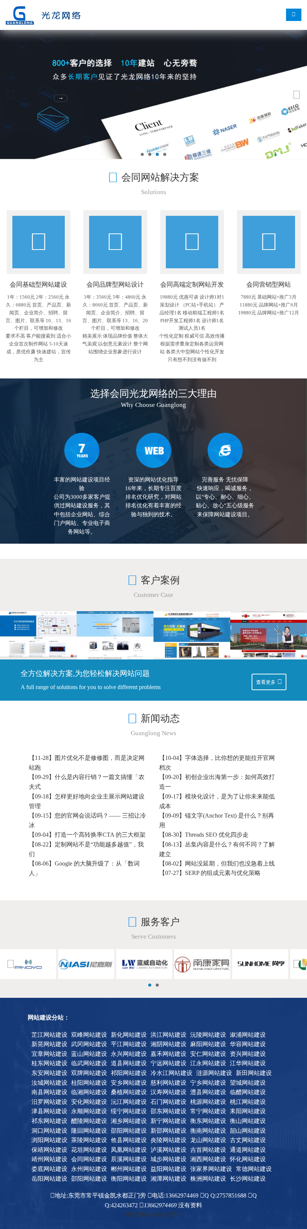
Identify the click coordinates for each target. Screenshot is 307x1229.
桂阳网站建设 (89, 1082)
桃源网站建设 (208, 1102)
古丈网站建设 (248, 1140)
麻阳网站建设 (208, 1044)
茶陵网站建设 (89, 1140)
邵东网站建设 (168, 1111)
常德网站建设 (254, 1169)
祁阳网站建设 (129, 1073)
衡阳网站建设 (129, 1178)
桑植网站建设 (129, 1092)
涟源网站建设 (214, 1073)
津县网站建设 (49, 1111)
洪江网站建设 (168, 1035)
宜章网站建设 (49, 1054)
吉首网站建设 (208, 1150)
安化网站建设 (89, 1102)
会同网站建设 (89, 1159)
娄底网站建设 (49, 1169)
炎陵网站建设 (168, 1140)
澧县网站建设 (208, 1092)
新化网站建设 (129, 1035)
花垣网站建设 (89, 1150)
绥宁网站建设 (129, 1111)
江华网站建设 (248, 1063)
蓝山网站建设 (89, 1054)
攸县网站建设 (129, 1140)
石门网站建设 (168, 1102)
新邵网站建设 (168, 1130)
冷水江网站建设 (171, 1073)
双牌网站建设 (89, 1073)
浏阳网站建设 (49, 1140)
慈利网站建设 (168, 1082)
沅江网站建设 (129, 1102)
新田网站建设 (254, 1073)
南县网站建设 (49, 1092)
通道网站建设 (248, 1150)
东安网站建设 (49, 1073)
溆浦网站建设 (248, 1035)
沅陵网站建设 (208, 1035)
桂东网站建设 (49, 1063)
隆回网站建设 (89, 1130)
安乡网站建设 (129, 1082)
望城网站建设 (248, 1082)
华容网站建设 (248, 1044)
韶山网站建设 (248, 1130)
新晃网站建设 (49, 1044)
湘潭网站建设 (168, 1178)
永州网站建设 (89, 1169)
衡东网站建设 (208, 1121)
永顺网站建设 (89, 1111)
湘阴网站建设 (168, 1044)
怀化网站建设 (248, 1159)
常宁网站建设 (208, 1111)
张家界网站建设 (211, 1169)
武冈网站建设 (89, 1044)
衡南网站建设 (208, 1130)
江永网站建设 (208, 1063)
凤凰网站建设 (129, 1150)
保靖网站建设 (49, 1150)
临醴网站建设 (248, 1092)
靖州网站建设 (49, 1159)
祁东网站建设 (49, 1121)
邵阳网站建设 (129, 1130)
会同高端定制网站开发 (192, 284)
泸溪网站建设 (168, 1150)
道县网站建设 (129, 1063)
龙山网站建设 (208, 1140)
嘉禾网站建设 (168, 1054)
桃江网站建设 (248, 1102)
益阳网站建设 (168, 1169)
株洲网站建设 (208, 1178)
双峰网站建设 (89, 1035)
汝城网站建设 (49, 1082)
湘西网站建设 (208, 1159)
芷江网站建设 (49, 1035)
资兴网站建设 (248, 1054)
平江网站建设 (129, 1044)
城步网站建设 (168, 1159)
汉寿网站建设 (168, 1092)
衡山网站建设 (248, 1121)
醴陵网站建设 (89, 1121)
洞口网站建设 (49, 1130)
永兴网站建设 (129, 1054)
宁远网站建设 (168, 1063)
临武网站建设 (89, 1063)
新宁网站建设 (168, 1121)
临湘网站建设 (89, 1092)
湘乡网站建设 (129, 1121)
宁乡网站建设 (208, 1082)
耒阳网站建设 (248, 1111)
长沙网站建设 (248, 1178)
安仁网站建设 (208, 1054)
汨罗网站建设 (49, 1102)
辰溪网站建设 (129, 1159)
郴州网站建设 (129, 1169)
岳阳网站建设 (49, 1178)
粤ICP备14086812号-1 (153, 1214)
